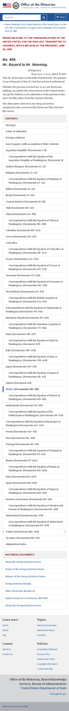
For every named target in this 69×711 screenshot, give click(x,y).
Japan (21, 366)
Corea (21, 236)
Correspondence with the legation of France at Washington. (34, 267)
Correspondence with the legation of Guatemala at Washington (33, 309)
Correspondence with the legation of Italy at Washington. (33, 358)
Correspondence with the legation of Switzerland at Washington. (36, 523)
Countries (41, 635)
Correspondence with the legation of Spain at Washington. (33, 491)
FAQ (4, 635)
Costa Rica (11, 242)
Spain (21, 483)
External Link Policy (46, 659)
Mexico (22, 389)
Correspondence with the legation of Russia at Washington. (34, 468)
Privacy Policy (43, 654)
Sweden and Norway (29, 499)
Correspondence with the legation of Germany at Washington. (36, 283)
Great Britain (25, 291)
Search (6, 630)
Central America (26, 201)
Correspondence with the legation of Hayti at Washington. (33, 342)
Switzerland (24, 515)
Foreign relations (15, 137)
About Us (7, 649)
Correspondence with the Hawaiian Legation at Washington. (35, 326)
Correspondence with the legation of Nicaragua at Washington (33, 423)
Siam (21, 476)
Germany (23, 275)
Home (5, 625)
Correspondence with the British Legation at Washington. (33, 299)
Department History (46, 630)
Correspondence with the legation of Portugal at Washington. (35, 452)
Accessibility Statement (47, 649)
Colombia (23, 230)
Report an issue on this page (15, 706)
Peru (20, 438)
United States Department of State (43, 688)
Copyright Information (47, 664)
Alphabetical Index (16, 544)
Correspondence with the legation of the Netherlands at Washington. (36, 413)
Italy (21, 350)
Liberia (18, 383)
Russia (21, 460)
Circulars (23, 538)
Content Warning (44, 668)
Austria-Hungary (26, 166)
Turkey (22, 531)
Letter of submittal (16, 131)
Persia (21, 431)
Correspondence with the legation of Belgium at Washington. (35, 181)
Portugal (22, 444)
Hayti (21, 334)
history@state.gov (58, 693)
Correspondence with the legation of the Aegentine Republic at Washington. (36, 158)
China (21, 214)
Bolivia (20, 189)
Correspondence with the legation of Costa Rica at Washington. (36, 251)
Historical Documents (46, 625)
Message (11, 125)
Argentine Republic (26, 150)
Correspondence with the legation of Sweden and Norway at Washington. (36, 507)
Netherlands (24, 405)
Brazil (20, 195)
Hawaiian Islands (27, 317)
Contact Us (8, 654)
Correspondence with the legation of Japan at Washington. (34, 374)
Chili (20, 207)
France (22, 259)
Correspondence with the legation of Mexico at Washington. (34, 397)
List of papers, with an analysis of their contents (32, 144)
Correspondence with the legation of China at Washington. (33, 222)
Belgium (21, 172)
